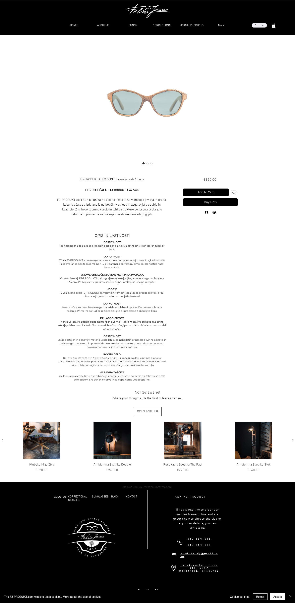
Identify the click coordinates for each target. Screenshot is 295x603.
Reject (260, 597)
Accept (277, 597)
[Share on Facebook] (206, 212)
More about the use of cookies (82, 597)
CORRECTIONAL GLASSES (77, 498)
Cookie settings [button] (239, 597)
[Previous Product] (2, 440)
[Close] (290, 596)
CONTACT (131, 496)
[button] (274, 25)
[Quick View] (41, 440)
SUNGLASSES (100, 496)
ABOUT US (60, 497)
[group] (147, 447)
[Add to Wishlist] (234, 192)
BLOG (114, 496)
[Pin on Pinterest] (214, 212)
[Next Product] (292, 440)
